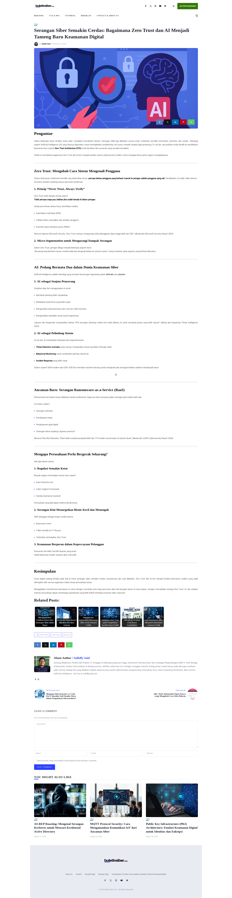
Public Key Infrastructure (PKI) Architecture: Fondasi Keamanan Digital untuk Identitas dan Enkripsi (171, 827)
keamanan (67, 635)
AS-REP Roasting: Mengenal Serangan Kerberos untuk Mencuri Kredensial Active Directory (59, 827)
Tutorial (70, 16)
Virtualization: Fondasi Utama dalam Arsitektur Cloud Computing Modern (139, 874)
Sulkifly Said (46, 44)
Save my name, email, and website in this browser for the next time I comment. (67, 761)
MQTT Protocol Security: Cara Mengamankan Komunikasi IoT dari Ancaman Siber (113, 827)
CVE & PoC (54, 16)
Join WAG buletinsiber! (187, 6)
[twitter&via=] (167, 122)
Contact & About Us (108, 16)
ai (35, 635)
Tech (36, 24)
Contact (79, 874)
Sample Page (90, 874)
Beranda (39, 16)
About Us (69, 874)
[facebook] (159, 122)
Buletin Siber (44, 635)
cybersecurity (56, 635)
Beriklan (86, 16)
